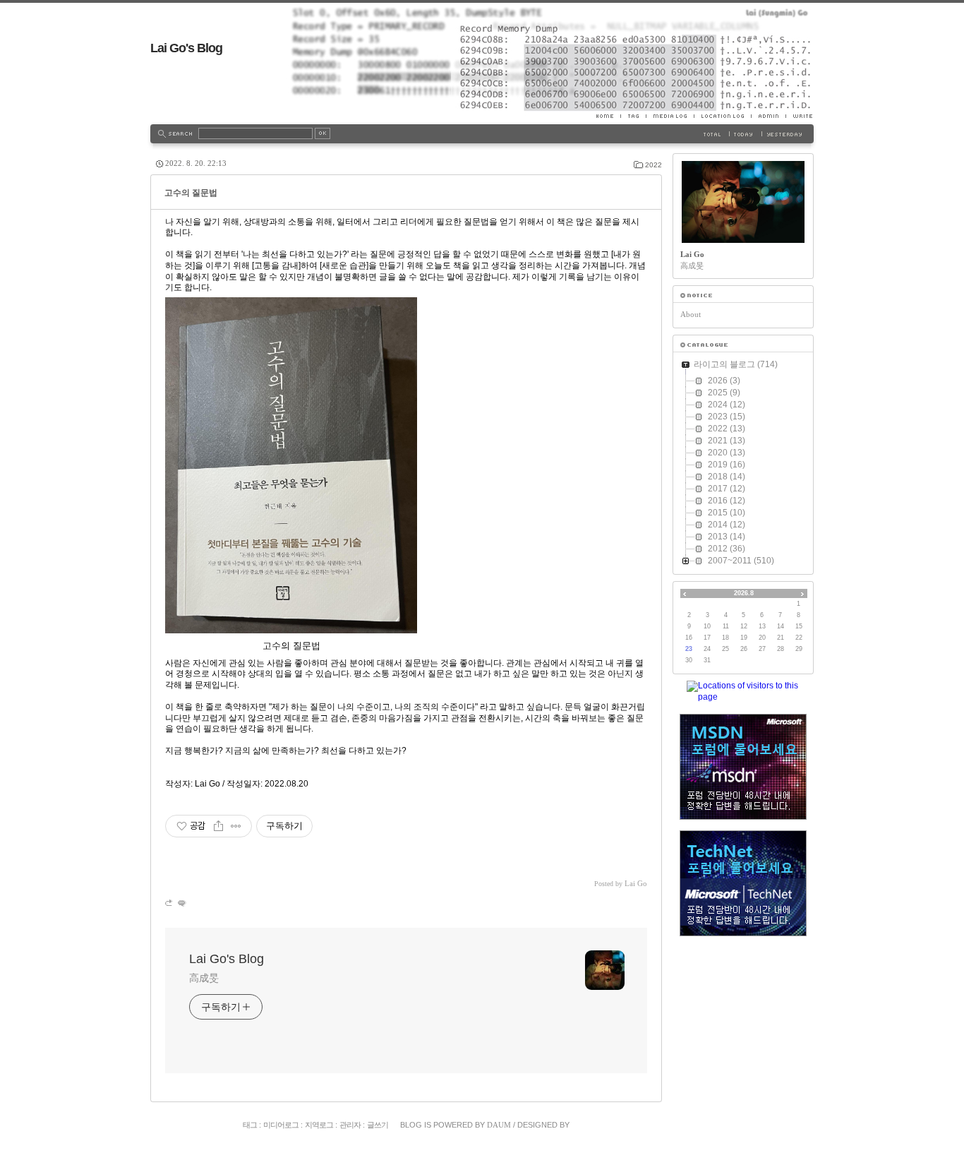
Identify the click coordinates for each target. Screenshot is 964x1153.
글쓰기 (377, 1125)
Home (608, 115)
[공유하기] (218, 826)
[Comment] (181, 903)
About (690, 314)
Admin (768, 115)
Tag (633, 115)
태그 (250, 1125)
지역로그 (319, 1125)
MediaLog (670, 115)
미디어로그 (281, 1125)
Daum (499, 1125)
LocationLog (722, 115)
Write (799, 115)
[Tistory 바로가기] (743, 295)
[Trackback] (169, 903)
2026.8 (744, 593)
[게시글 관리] (236, 826)
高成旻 (204, 978)
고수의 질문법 (190, 193)
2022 (653, 165)
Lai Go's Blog (186, 48)
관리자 (350, 1125)
